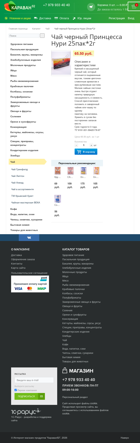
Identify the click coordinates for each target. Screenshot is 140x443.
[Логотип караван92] (19, 6)
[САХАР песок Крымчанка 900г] (70, 170)
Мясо (65, 280)
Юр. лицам (84, 18)
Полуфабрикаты (71, 297)
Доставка (45, 18)
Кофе (65, 344)
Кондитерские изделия (75, 331)
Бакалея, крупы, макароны (78, 263)
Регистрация (117, 18)
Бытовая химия (71, 357)
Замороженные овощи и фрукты (81, 301)
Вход (131, 18)
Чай (64, 340)
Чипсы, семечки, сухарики (77, 353)
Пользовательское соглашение (29, 273)
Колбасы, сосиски (72, 293)
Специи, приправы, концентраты (82, 327)
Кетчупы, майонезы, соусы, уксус (81, 323)
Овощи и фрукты (72, 306)
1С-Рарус (16, 416)
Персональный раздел (75, 397)
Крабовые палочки (73, 289)
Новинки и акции (20, 18)
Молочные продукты (74, 272)
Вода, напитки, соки (74, 348)
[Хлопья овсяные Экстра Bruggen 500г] (83, 170)
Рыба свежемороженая (75, 284)
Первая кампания (27, 390)
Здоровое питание (73, 255)
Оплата (64, 18)
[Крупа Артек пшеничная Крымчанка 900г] (57, 170)
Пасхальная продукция (75, 259)
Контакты (16, 263)
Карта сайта (18, 267)
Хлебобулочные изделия (76, 267)
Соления (67, 310)
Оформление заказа (23, 259)
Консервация (70, 318)
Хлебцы (66, 335)
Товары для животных (75, 361)
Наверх (124, 437)
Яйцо (65, 276)
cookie (93, 403)
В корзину (89, 151)
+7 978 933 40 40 (56, 5)
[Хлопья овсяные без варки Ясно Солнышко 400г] (96, 170)
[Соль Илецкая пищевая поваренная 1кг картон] (57, 199)
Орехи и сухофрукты (74, 314)
